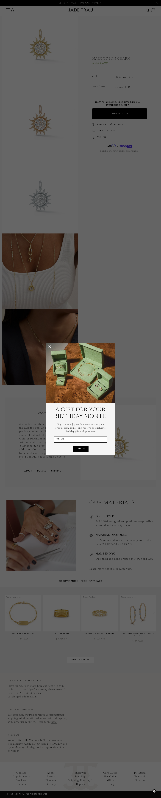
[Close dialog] (49, 346)
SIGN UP (80, 449)
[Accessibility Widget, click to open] (154, 791)
